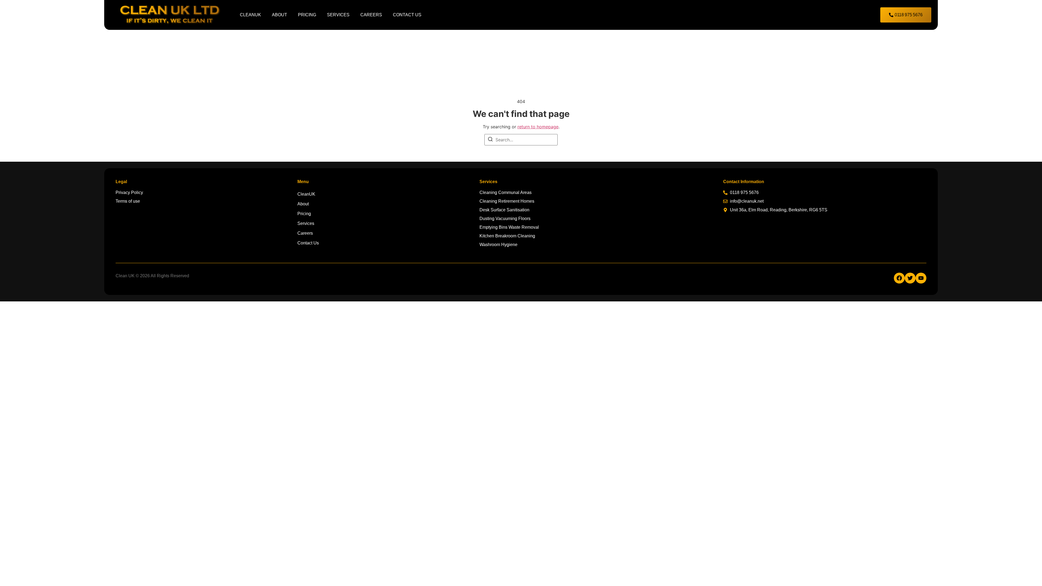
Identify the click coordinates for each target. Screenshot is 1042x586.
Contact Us (407, 14)
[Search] (490, 140)
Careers (371, 14)
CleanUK (250, 14)
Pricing (307, 14)
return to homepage (537, 126)
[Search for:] (521, 139)
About (279, 14)
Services (338, 14)
